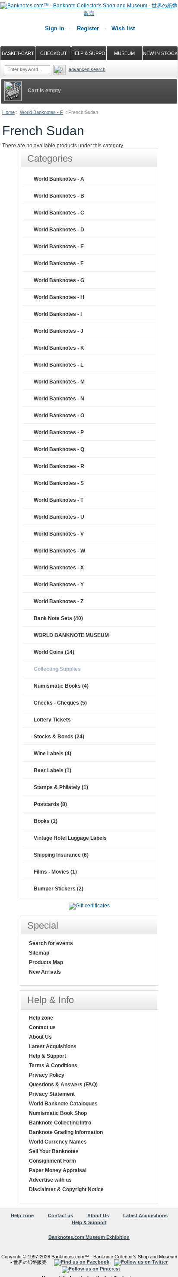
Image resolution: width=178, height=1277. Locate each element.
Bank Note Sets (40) (58, 618)
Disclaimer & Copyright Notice (66, 1189)
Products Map (46, 962)
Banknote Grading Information (66, 1132)
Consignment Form (52, 1161)
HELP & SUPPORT (89, 53)
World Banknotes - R (59, 466)
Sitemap (39, 953)
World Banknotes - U (59, 517)
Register (88, 28)
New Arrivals (45, 972)
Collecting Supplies (57, 669)
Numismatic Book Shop (58, 1113)
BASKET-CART (18, 53)
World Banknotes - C (59, 213)
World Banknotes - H (59, 297)
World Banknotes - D (59, 230)
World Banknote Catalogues (63, 1104)
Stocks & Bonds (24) (59, 737)
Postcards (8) (50, 804)
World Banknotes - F (41, 112)
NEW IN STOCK (160, 53)
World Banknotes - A (59, 179)
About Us (40, 1037)
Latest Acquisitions (52, 1046)
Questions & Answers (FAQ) (63, 1085)
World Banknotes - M (59, 382)
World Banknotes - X (59, 568)
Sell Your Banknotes (54, 1151)
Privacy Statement (52, 1094)
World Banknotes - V (59, 534)
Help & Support (47, 1056)
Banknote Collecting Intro (60, 1123)
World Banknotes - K (59, 348)
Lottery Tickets (52, 720)
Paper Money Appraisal (57, 1170)
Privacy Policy (46, 1075)
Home (8, 112)
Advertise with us (50, 1180)
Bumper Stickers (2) (58, 889)
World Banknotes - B (59, 196)
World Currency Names (58, 1142)
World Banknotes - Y (59, 585)
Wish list (123, 28)
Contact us (42, 1027)
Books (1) (45, 821)
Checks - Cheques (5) (60, 703)
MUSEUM (124, 53)
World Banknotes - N (59, 399)
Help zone (41, 1018)
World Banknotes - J (58, 331)
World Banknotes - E (59, 247)
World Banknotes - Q (59, 449)
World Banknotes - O (59, 416)
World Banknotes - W (59, 551)
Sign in (54, 28)
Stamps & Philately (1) (61, 787)
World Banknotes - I (58, 314)
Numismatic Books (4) (61, 686)
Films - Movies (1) (55, 872)
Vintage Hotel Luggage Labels (70, 838)
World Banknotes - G (59, 280)
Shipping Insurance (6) (61, 855)
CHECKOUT (53, 53)
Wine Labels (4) (52, 754)
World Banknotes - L (58, 365)
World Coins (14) (54, 652)
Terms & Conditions (53, 1066)
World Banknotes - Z (58, 601)
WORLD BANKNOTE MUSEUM (71, 635)
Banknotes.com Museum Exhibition (89, 1237)
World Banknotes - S (59, 483)
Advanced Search (87, 69)
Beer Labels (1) (52, 770)
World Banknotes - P (59, 432)
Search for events (51, 943)
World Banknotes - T (58, 500)
